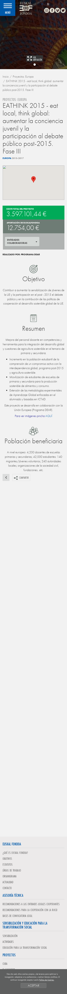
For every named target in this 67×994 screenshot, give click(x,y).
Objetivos (7, 858)
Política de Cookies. (46, 979)
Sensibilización (10, 936)
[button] (33, 179)
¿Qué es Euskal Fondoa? (15, 853)
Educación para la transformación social (25, 947)
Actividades (8, 942)
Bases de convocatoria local (17, 916)
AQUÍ (48, 416)
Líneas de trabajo (12, 870)
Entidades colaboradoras (17, 241)
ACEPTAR (33, 985)
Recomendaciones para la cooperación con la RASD (30, 910)
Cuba (5, 964)
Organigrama (9, 876)
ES (42, 4)
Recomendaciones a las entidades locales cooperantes (31, 904)
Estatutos (8, 864)
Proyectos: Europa (23, 76)
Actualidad (8, 882)
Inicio (6, 76)
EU (48, 4)
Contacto (7, 888)
